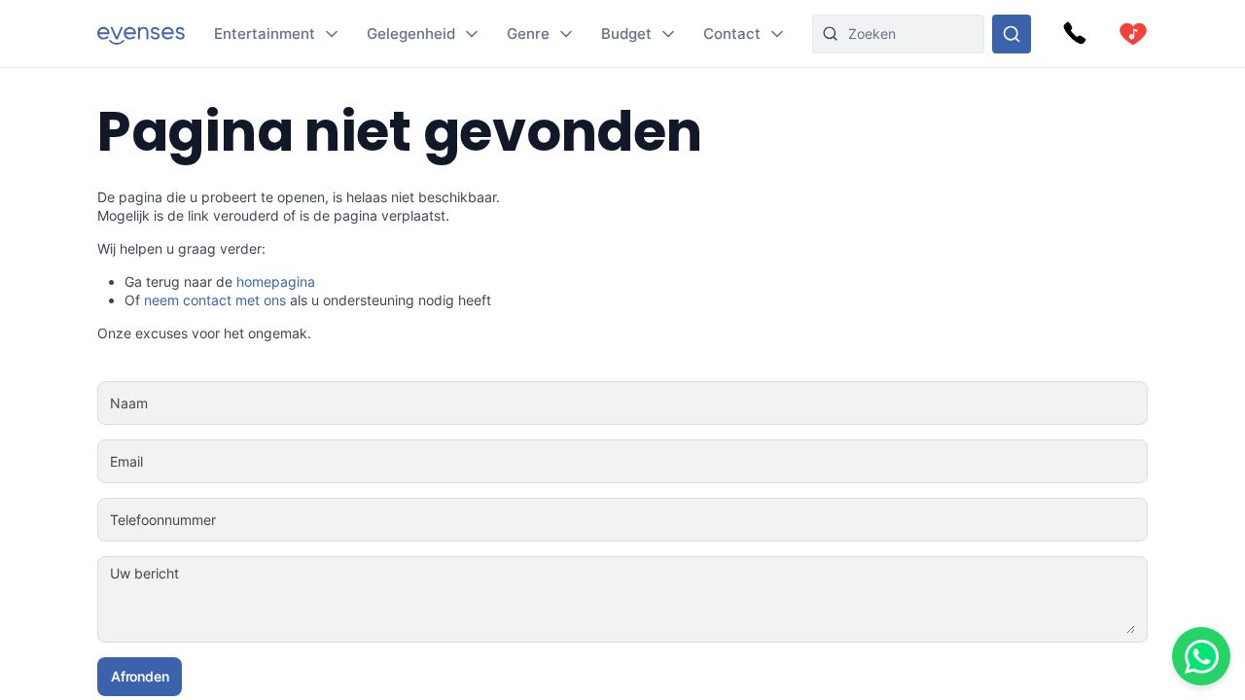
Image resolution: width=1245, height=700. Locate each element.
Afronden (139, 676)
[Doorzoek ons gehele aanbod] (1011, 34)
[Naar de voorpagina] (141, 33)
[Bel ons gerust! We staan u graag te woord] (1074, 34)
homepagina (275, 281)
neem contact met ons (215, 300)
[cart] (1133, 34)
